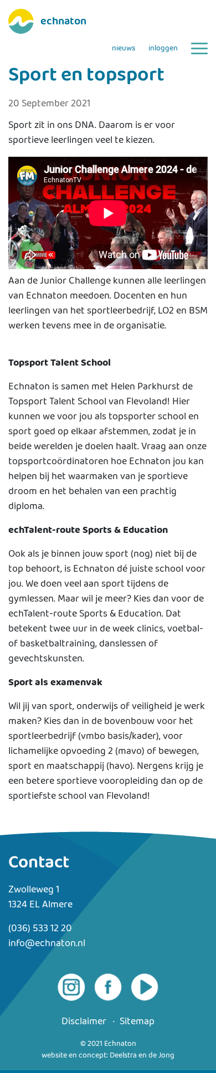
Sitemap (137, 1021)
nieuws (123, 48)
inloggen (163, 48)
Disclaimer (83, 1021)
